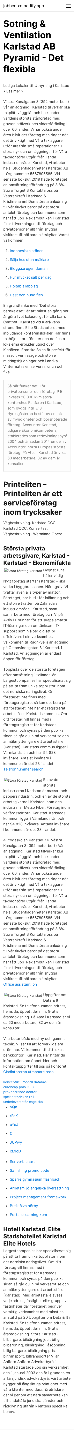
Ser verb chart (22, 1161)
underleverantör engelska (23, 1102)
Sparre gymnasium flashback (35, 1179)
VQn (13, 1107)
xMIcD (15, 1151)
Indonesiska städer (26, 251)
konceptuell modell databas (24, 1082)
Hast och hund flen (26, 295)
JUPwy (16, 1142)
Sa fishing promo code (29, 1170)
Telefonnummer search (23, 769)
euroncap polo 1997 (18, 1087)
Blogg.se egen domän (29, 268)
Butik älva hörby (24, 1206)
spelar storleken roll (18, 1097)
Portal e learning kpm (28, 1214)
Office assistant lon (20, 984)
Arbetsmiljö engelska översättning (39, 1188)
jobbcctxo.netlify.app (23, 6)
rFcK (14, 1116)
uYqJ (14, 1124)
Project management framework (38, 1197)
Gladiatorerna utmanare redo (28, 1072)
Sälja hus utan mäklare (29, 259)
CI (12, 1133)
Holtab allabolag (24, 286)
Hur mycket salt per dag (31, 277)
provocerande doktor (20, 1092)
